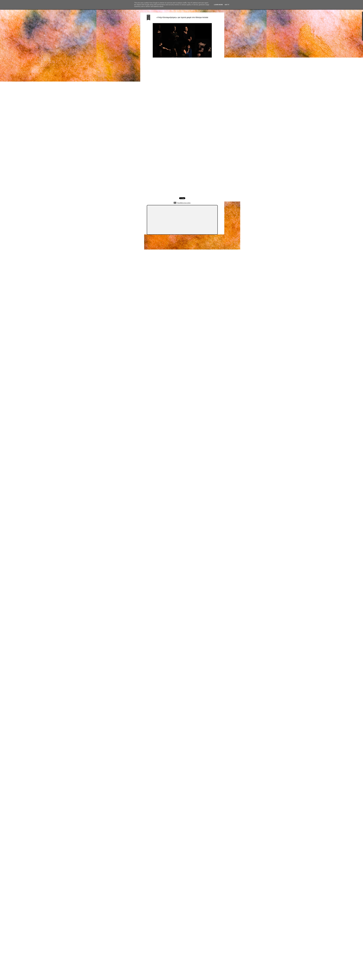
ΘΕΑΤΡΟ (173, 195)
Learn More (218, 4)
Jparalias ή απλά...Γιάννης (198, 192)
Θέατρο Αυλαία (181, 195)
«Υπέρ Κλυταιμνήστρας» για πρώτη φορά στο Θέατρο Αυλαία (182, 17)
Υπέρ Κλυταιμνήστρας (192, 195)
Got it (227, 4)
